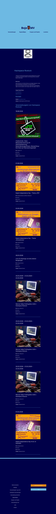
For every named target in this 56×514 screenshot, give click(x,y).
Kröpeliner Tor (19, 150)
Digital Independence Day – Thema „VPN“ (28, 193)
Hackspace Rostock (21, 155)
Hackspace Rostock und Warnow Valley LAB (24, 195)
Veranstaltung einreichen (38, 485)
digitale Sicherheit (18, 93)
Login (38, 489)
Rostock (18, 152)
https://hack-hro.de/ (22, 99)
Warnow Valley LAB (20, 308)
